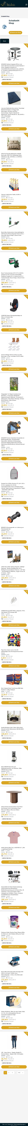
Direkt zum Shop (16, 32)
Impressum (10, 1124)
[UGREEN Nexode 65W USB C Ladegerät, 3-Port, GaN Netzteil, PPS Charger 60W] (14, 600)
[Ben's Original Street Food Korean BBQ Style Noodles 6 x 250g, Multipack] (14, 679)
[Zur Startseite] (8, 3)
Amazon (3, 73)
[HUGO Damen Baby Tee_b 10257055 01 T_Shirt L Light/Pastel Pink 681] (14, 837)
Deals (4, 41)
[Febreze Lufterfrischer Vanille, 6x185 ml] (14, 184)
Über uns (4, 1124)
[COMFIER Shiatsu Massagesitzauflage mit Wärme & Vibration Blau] (14, 305)
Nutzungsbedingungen (19, 1124)
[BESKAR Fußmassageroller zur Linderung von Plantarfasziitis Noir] (14, 517)
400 (19, 1072)
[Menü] (26, 4)
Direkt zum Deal (14, 83)
